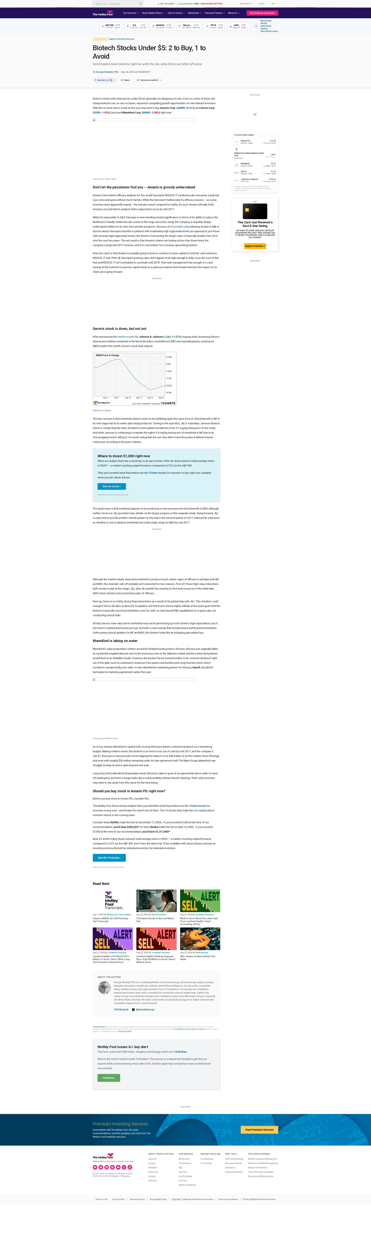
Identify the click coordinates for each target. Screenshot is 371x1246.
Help (273, 4)
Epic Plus (183, 1172)
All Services (184, 1159)
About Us (152, 1159)
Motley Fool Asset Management (262, 1159)
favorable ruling (181, 226)
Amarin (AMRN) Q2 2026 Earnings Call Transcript (110, 920)
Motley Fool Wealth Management (263, 1163)
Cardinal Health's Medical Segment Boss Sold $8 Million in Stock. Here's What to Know (155, 959)
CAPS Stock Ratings (234, 1159)
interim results (126, 336)
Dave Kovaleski (159, 914)
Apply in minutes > (255, 246)
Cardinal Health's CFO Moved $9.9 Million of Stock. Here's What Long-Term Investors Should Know (111, 959)
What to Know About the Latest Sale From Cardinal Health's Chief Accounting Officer (199, 921)
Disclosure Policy (137, 1199)
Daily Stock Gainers (266, 27)
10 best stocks (157, 472)
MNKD (146, 112)
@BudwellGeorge (145, 1009)
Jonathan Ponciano (204, 914)
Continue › (109, 1077)
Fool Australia (207, 1159)
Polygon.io (126, 1176)
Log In (261, 4)
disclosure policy (124, 1031)
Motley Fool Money (187, 1185)
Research (152, 1167)
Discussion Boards (233, 1163)
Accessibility (246, 4)
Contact (152, 1176)
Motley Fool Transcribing (119, 914)
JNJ (168, 336)
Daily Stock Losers (269, 31)
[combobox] (118, 3)
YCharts (108, 410)
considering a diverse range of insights (189, 1029)
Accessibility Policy (158, 1199)
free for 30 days (114, 1029)
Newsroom (153, 1172)
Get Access (238, 158)
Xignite (115, 1176)
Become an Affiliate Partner (260, 1176)
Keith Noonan (201, 952)
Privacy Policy (118, 1199)
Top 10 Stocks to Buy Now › (262, 13)
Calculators (230, 1167)
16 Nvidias (180, 1051)
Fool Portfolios (185, 1176)
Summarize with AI (149, 80)
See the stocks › (112, 486)
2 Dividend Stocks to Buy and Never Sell (155, 920)
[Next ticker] (256, 26)
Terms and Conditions (228, 1199)
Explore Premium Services (121, 39)
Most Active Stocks (266, 22)
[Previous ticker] (95, 26)
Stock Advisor (185, 1163)
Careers (152, 1163)
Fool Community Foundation (261, 1172)
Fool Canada (206, 1163)
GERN (97, 112)
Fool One (183, 1180)
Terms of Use (101, 1199)
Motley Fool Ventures (257, 1167)
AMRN (181, 107)
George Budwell (99, 1027)
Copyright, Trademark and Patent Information (192, 1199)
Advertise (152, 1180)
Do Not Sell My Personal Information (259, 1199)
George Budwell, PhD (107, 72)
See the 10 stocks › (109, 857)
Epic (181, 1167)
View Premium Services (259, 1129)
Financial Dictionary (234, 1172)
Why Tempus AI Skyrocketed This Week (197, 958)
